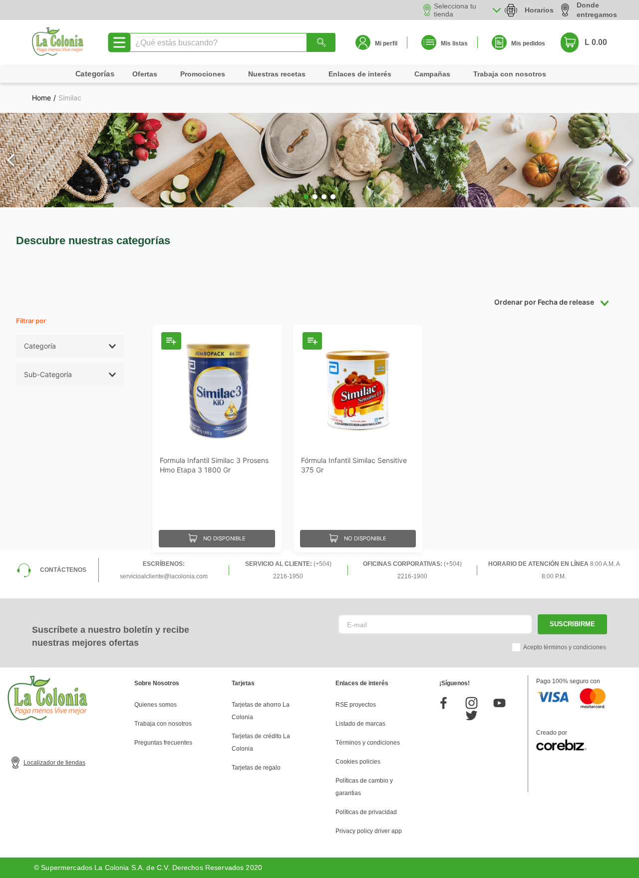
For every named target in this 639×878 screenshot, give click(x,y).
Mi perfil (386, 43)
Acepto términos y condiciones (564, 647)
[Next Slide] (628, 160)
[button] (306, 196)
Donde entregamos (597, 9)
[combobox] (231, 42)
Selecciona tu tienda (455, 10)
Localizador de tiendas (54, 762)
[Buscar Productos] (321, 42)
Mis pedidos (528, 43)
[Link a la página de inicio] (41, 98)
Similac (69, 98)
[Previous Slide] (11, 160)
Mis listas (454, 43)
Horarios (539, 10)
